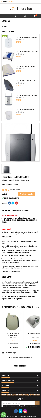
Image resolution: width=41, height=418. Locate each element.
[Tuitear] (12, 203)
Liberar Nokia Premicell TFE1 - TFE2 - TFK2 (27, 81)
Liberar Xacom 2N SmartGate (25, 110)
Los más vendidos (7, 31)
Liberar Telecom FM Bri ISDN (25, 66)
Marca (23, 180)
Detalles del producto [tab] (20, 210)
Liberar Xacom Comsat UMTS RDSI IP (27, 95)
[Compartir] (9, 203)
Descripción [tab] (5, 210)
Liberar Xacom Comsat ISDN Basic (27, 52)
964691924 (11, 2)
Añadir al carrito (26, 194)
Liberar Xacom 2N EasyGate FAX (26, 37)
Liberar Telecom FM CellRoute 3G (12, 334)
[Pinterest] (16, 203)
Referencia (4, 180)
